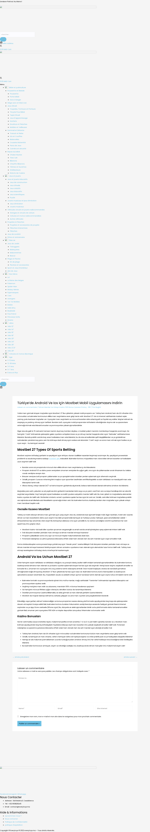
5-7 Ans (10, 369)
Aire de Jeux (12, 271)
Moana (10, 320)
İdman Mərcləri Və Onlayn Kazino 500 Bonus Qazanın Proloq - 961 (65, 407)
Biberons (13, 161)
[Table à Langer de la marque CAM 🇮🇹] (84, 747)
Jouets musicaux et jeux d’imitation (21, 200)
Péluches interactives (18, 228)
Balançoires (14, 249)
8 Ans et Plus (12, 372)
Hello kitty (11, 308)
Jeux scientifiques (17, 194)
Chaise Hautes (16, 155)
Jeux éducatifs (16, 191)
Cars (9, 295)
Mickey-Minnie (13, 289)
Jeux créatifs (15, 188)
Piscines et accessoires (19, 265)
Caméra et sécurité (18, 148)
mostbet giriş (54, 458)
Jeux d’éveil (12, 106)
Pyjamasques (12, 292)
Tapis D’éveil (15, 115)
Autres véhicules (16, 219)
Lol (8, 277)
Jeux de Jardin (13, 243)
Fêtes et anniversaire (16, 237)
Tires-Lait (13, 158)
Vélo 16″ (10, 332)
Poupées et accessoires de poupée (24, 225)
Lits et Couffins (16, 136)
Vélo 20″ (10, 338)
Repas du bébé (13, 151)
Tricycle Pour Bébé (17, 112)
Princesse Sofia (13, 317)
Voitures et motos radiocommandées (25, 216)
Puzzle (12, 197)
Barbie (10, 305)
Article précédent (21, 657)
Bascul (12, 256)
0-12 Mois (11, 360)
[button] (75, 84)
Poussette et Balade (15, 90)
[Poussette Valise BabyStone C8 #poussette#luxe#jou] (9, 748)
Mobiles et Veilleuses (18, 127)
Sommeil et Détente (15, 130)
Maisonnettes (15, 252)
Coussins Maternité (18, 142)
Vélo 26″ (10, 344)
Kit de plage (15, 262)
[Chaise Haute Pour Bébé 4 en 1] (103, 747)
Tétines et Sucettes (18, 167)
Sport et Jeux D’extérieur (17, 268)
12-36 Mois (11, 363)
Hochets (13, 121)
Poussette (14, 94)
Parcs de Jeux (15, 145)
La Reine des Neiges (15, 280)
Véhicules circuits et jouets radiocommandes (26, 210)
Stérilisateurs (15, 170)
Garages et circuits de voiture (22, 213)
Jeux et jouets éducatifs (17, 179)
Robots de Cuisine (17, 173)
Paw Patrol (11, 314)
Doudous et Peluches (18, 124)
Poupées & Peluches (15, 222)
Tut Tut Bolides (13, 302)
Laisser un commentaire (27, 407)
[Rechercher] (3, 39)
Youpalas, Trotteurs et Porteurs (23, 109)
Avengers (11, 298)
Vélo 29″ (10, 351)
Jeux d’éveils (15, 185)
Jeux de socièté (14, 234)
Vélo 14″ (10, 329)
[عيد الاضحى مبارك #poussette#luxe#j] (28, 747)
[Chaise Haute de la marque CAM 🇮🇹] (65, 747)
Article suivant (130, 657)
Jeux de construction (18, 182)
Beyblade (11, 311)
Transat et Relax (16, 133)
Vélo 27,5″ (11, 348)
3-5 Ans (10, 366)
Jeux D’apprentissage (19, 118)
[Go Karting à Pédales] (140, 747)
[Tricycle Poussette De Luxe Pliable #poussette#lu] (47, 748)
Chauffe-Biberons (17, 164)
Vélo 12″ (10, 326)
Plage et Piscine (13, 259)
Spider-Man (12, 286)
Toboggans (14, 246)
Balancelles (14, 139)
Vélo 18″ (10, 335)
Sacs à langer (15, 100)
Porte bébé (14, 97)
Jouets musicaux (17, 206)
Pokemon (11, 283)
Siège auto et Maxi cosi (16, 103)
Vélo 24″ (10, 341)
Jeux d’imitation (16, 204)
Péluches (13, 231)
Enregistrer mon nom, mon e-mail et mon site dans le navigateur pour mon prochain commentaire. (60, 716)
